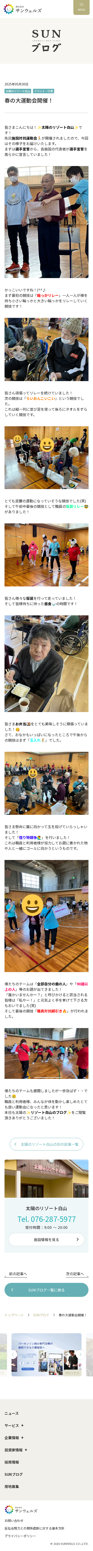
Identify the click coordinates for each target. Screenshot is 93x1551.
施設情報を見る (46, 1239)
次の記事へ (75, 1273)
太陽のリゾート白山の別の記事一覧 (50, 1144)
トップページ (14, 1315)
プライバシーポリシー (20, 1536)
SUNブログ (41, 1315)
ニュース (12, 1413)
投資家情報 (14, 1450)
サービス (12, 1425)
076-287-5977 (53, 1218)
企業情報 (12, 1437)
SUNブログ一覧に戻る (46, 1290)
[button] (12, 1354)
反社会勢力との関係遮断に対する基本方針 (35, 1528)
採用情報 (12, 1462)
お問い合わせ (14, 1520)
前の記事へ (18, 1273)
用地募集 (12, 1486)
